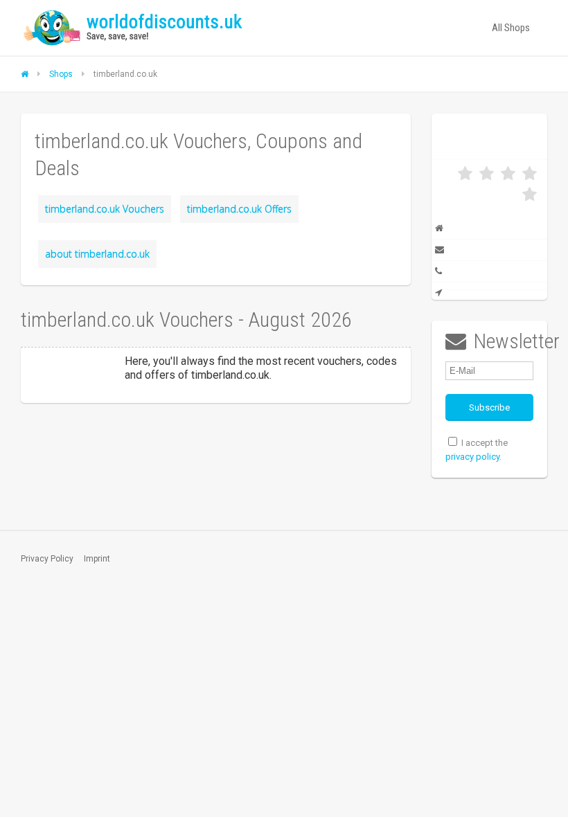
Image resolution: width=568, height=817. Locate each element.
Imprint (97, 559)
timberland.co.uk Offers (239, 208)
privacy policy (472, 456)
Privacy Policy (47, 559)
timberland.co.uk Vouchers (104, 208)
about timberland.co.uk (97, 253)
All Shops (511, 27)
